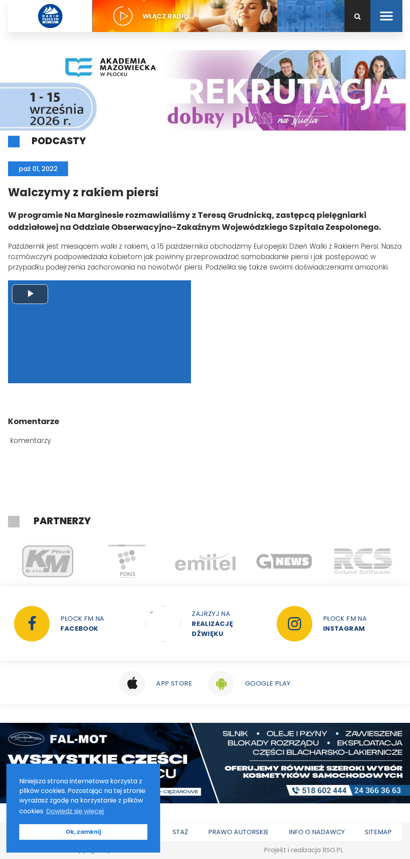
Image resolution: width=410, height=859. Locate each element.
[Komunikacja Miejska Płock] (47, 561)
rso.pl (332, 850)
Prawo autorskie (238, 832)
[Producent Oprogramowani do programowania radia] (363, 561)
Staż (180, 832)
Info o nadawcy (317, 832)
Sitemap (378, 832)
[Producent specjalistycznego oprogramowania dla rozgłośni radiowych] (284, 561)
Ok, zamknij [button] (83, 832)
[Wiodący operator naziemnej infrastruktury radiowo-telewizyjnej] (205, 561)
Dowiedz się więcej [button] (75, 811)
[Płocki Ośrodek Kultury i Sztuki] (126, 561)
